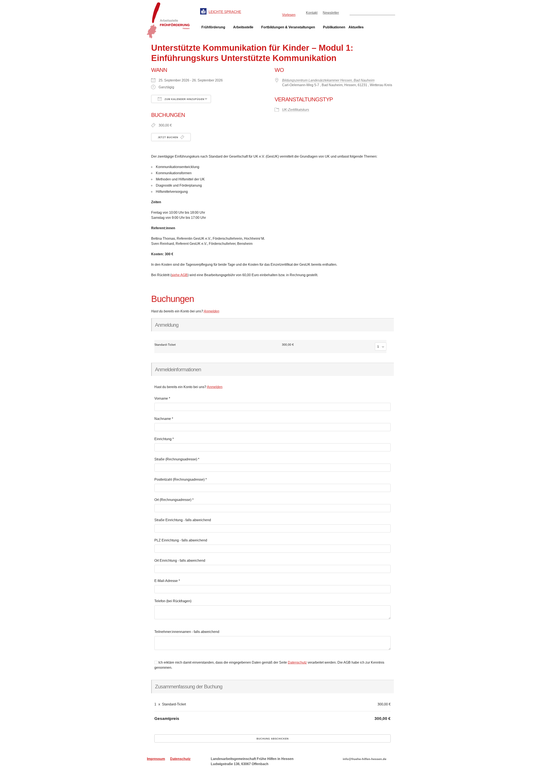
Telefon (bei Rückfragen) (172, 601)
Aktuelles (356, 27)
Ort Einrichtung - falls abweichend (179, 560)
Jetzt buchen (168, 137)
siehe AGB (179, 275)
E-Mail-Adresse (167, 581)
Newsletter (331, 13)
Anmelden (211, 311)
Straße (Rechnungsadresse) (176, 459)
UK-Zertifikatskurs (295, 110)
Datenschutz (297, 662)
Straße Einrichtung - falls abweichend (182, 520)
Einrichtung (164, 439)
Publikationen (334, 27)
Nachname (163, 419)
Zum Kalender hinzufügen (184, 99)
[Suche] (391, 11)
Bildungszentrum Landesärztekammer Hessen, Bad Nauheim (328, 80)
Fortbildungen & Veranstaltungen (288, 27)
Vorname (162, 398)
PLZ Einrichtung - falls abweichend (180, 540)
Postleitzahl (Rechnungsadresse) (180, 479)
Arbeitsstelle (243, 27)
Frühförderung (213, 27)
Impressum (156, 759)
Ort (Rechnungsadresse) (174, 500)
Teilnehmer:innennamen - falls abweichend (186, 632)
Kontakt (311, 13)
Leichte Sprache (225, 12)
